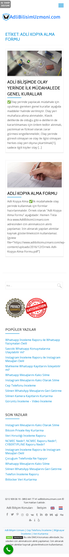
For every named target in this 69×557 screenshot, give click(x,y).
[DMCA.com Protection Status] (14, 537)
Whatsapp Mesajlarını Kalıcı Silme (27, 464)
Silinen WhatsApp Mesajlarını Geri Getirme (33, 469)
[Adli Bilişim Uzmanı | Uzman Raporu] (34, 17)
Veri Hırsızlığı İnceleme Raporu (25, 436)
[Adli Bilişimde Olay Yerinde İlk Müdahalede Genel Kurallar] (34, 63)
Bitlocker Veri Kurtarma (21, 479)
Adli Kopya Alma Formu (32, 193)
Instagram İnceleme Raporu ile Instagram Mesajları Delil (32, 451)
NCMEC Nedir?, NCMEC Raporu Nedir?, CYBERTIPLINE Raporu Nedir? (31, 442)
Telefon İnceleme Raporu (22, 474)
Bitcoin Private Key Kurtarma (24, 430)
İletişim (41, 508)
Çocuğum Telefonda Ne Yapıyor (26, 458)
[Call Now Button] (8, 549)
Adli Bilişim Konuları (20, 508)
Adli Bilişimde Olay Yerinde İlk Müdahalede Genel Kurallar (33, 87)
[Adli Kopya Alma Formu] (34, 174)
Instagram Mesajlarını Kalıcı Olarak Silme (32, 425)
